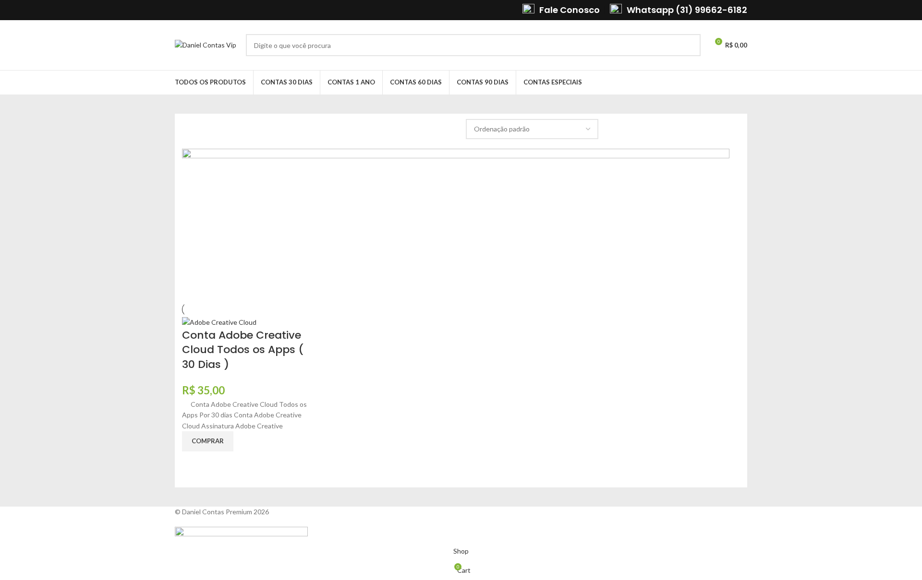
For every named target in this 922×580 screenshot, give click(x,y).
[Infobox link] (561, 10)
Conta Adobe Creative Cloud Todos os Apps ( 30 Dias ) (242, 350)
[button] (207, 441)
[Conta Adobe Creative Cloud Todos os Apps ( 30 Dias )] (219, 322)
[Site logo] (205, 44)
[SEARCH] (690, 45)
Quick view (194, 463)
